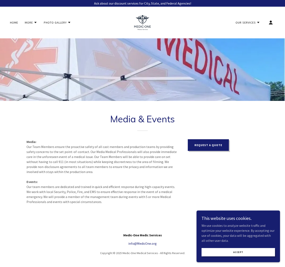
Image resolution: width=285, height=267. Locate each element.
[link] (142, 22)
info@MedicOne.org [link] (142, 243)
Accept (238, 252)
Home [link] (14, 22)
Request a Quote (208, 145)
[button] (31, 22)
